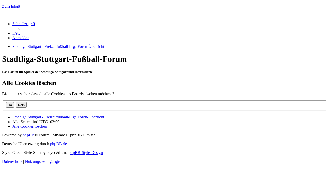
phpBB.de (58, 144)
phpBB (28, 135)
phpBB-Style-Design (86, 152)
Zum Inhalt (11, 6)
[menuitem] (16, 33)
